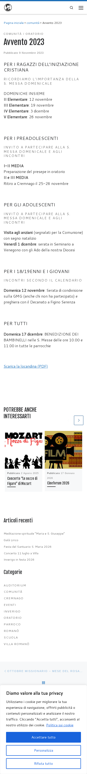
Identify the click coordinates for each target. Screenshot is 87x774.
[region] (43, 729)
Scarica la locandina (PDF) (26, 366)
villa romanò (16, 644)
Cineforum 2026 (58, 483)
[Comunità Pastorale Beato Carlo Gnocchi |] (8, 7)
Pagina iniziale (14, 23)
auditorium (15, 585)
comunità (33, 23)
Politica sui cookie (59, 725)
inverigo (12, 611)
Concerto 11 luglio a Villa (21, 553)
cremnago (13, 598)
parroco (12, 624)
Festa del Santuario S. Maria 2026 (27, 547)
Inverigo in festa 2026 (19, 559)
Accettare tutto (43, 737)
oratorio (13, 618)
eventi (10, 605)
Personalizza (43, 750)
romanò (11, 631)
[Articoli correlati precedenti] (68, 420)
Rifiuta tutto (43, 763)
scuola (11, 637)
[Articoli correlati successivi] (78, 420)
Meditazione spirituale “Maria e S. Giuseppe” (34, 533)
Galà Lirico (11, 540)
